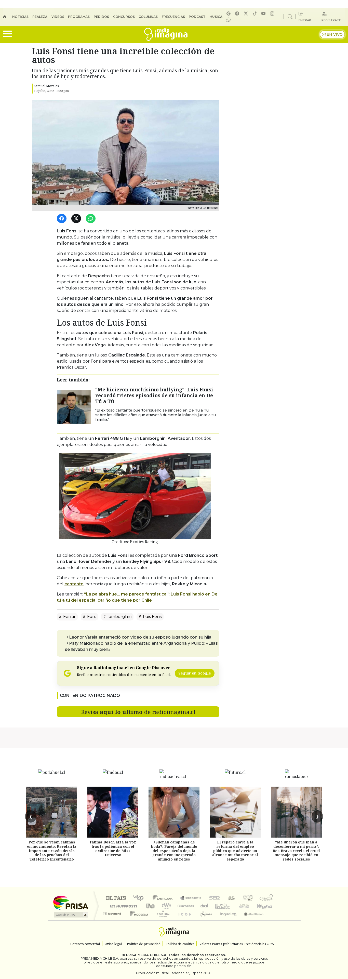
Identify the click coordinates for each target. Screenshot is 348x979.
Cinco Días (184, 906)
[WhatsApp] (91, 218)
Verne (233, 906)
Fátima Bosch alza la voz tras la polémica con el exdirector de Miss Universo (113, 848)
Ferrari (69, 616)
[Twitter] (77, 218)
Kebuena (267, 906)
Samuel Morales (46, 86)
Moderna (137, 920)
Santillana (164, 898)
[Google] (229, 13)
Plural (162, 920)
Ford (91, 616)
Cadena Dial (248, 906)
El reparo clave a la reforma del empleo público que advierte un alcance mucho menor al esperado (235, 851)
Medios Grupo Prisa (70, 915)
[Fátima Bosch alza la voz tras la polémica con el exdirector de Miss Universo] (112, 812)
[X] (246, 13)
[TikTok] (255, 13)
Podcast (197, 17)
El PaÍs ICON (184, 920)
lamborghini (119, 616)
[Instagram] (273, 13)
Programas (79, 17)
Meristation (250, 920)
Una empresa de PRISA (70, 902)
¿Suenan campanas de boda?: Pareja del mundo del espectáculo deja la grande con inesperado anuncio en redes (174, 851)
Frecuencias (173, 17)
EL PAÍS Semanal (218, 906)
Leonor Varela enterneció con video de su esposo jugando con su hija (140, 637)
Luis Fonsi (152, 616)
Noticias (20, 17)
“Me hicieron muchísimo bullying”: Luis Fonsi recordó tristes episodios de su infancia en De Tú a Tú (154, 395)
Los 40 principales (140, 898)
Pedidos (101, 17)
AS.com (231, 898)
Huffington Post (122, 906)
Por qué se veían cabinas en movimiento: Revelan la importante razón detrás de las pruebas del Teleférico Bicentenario (51, 851)
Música (215, 17)
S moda (204, 920)
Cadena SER (214, 898)
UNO (150, 906)
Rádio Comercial (273, 920)
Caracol (266, 898)
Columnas (148, 17)
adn (247, 898)
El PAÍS (115, 898)
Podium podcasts (112, 912)
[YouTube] (264, 13)
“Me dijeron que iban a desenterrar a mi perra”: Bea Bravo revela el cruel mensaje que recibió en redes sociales (296, 851)
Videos (57, 17)
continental (204, 906)
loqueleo (226, 920)
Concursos (124, 17)
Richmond (112, 920)
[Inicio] (7, 17)
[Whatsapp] (229, 19)
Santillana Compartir (191, 898)
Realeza (39, 17)
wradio (165, 906)
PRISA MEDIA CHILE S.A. (146, 955)
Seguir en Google (194, 673)
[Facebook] (238, 13)
